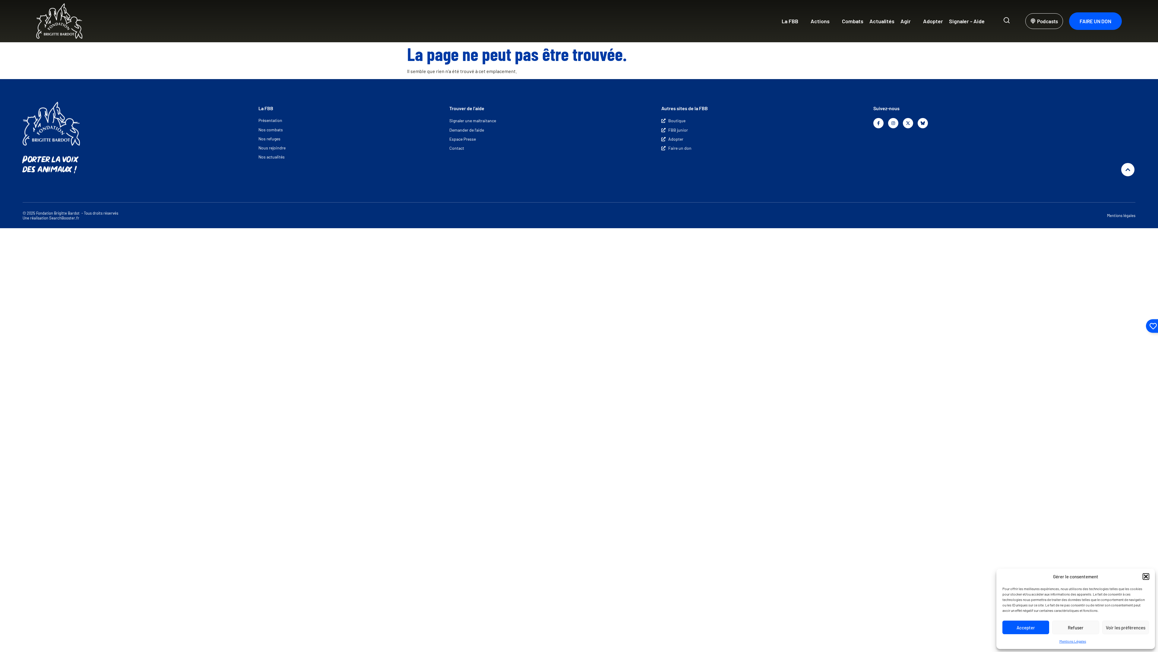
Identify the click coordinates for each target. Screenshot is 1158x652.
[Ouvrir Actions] (833, 21)
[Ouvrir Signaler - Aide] (988, 21)
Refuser (1076, 627)
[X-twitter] (908, 123)
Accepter (1026, 627)
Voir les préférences (1125, 627)
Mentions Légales (1072, 641)
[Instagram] (893, 123)
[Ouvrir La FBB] (802, 21)
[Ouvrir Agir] (914, 21)
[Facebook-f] (878, 123)
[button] (1146, 577)
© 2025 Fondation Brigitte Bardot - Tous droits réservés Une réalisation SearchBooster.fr (70, 216)
